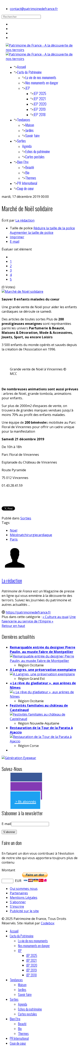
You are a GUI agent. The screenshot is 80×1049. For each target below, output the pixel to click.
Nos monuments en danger (41, 82)
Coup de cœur (25, 188)
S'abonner (18, 902)
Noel (13, 530)
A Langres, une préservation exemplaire (43, 669)
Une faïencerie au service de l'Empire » (39, 619)
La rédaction (24, 220)
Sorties (21, 141)
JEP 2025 (39, 93)
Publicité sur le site (24, 911)
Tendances (23, 119)
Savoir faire (32, 135)
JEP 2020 (39, 104)
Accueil (21, 67)
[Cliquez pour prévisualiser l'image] (22, 291)
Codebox (47, 923)
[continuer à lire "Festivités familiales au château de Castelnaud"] (44, 719)
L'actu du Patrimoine (29, 72)
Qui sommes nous (24, 888)
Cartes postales (35, 156)
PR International (27, 183)
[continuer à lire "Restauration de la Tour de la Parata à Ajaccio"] (44, 741)
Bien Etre (23, 162)
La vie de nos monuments (40, 77)
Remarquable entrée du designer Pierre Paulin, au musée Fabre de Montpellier (42, 649)
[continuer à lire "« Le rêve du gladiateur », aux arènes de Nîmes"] (44, 696)
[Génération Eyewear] (19, 758)
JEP (27, 88)
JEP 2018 (39, 114)
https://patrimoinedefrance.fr (28, 612)
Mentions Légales (23, 897)
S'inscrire (17, 906)
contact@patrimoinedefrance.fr (34, 9)
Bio (27, 172)
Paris (14, 539)
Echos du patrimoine (37, 151)
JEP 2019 (39, 109)
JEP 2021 (39, 98)
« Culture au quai (55, 617)
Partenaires (19, 893)
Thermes (30, 178)
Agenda (27, 146)
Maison (29, 125)
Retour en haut (13, 626)
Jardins (29, 130)
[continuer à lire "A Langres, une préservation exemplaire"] (42, 674)
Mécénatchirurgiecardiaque (31, 535)
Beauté (29, 167)
